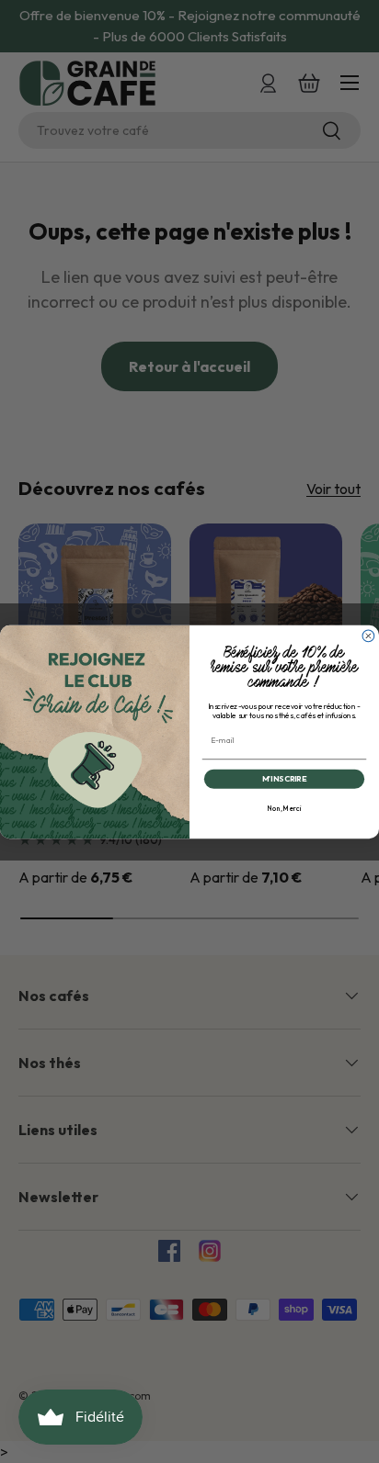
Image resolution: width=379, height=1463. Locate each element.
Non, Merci (284, 808)
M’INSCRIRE (284, 778)
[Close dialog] (368, 636)
